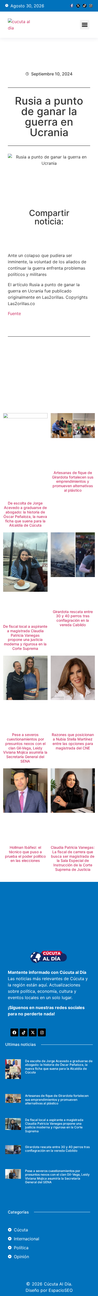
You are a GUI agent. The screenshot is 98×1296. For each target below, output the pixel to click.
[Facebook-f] (71, 6)
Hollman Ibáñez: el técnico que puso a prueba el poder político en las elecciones (25, 854)
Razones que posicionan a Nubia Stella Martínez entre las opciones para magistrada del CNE (73, 741)
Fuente (14, 313)
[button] (84, 24)
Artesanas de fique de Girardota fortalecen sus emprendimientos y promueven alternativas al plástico (73, 481)
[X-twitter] (78, 6)
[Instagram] (91, 6)
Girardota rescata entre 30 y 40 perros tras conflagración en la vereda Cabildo (73, 618)
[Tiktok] (84, 6)
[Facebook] (14, 1032)
